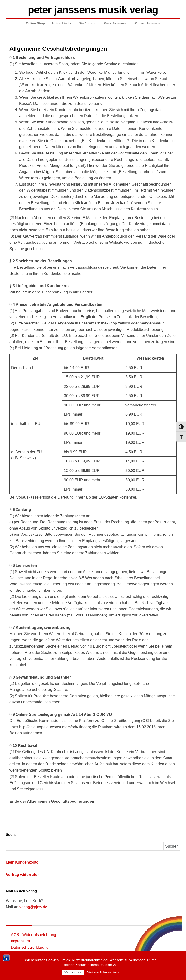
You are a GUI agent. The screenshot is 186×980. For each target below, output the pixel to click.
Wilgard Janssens (147, 23)
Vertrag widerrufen (23, 875)
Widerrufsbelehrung (39, 935)
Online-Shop (35, 23)
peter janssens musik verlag (93, 10)
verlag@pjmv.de (33, 907)
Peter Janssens (115, 23)
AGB (15, 935)
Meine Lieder (61, 23)
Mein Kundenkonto (22, 862)
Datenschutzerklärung (30, 947)
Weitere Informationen (104, 972)
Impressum (20, 941)
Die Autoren (87, 23)
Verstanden (72, 972)
